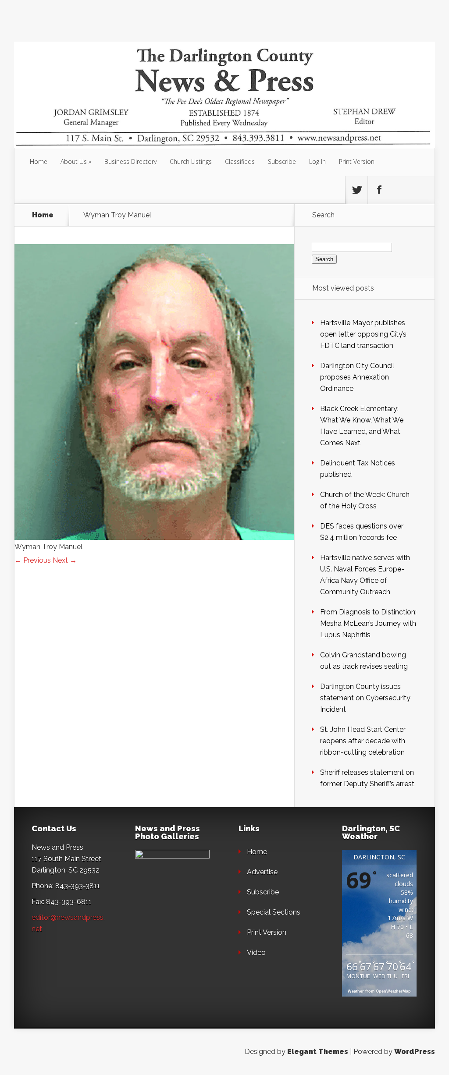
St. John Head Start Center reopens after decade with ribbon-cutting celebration (363, 740)
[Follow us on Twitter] (356, 190)
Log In (317, 161)
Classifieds (240, 161)
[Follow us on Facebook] (379, 190)
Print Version (356, 161)
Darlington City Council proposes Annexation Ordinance (357, 377)
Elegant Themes (317, 1051)
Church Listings (191, 161)
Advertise (262, 872)
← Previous (32, 560)
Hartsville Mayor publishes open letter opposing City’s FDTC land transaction (363, 334)
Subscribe (282, 161)
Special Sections (273, 912)
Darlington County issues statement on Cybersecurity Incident (365, 697)
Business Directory (130, 161)
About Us (74, 161)
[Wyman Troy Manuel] (154, 537)
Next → (65, 560)
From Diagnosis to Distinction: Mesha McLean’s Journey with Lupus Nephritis (368, 623)
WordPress (414, 1051)
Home (38, 161)
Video (256, 952)
